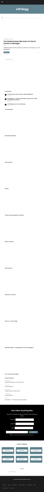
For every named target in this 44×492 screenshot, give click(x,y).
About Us (4, 485)
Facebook (20, 482)
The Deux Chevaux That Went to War (12, 391)
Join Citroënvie (22, 485)
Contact (12, 488)
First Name (12, 419)
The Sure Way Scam (9, 386)
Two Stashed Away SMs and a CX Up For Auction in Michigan (19, 42)
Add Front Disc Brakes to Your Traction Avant (14, 382)
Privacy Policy (6, 488)
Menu (41, 2)
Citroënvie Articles (8, 39)
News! (9, 485)
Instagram (23, 482)
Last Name (12, 424)
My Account (29, 485)
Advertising (14, 485)
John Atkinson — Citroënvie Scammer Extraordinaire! (16, 399)
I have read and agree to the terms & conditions (23, 435)
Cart (35, 485)
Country (13, 428)
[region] (22, 76)
